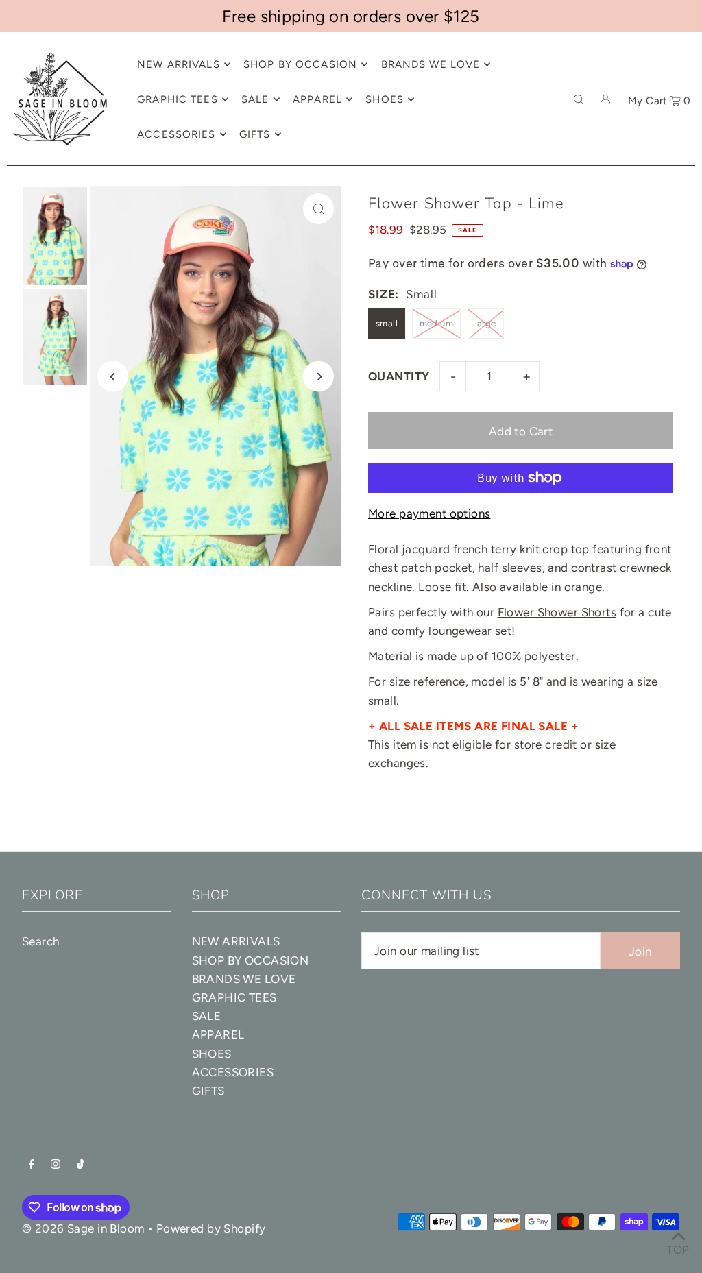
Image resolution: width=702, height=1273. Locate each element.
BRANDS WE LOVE (244, 979)
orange (583, 587)
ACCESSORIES (233, 1072)
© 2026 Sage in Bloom (83, 1228)
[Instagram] (55, 1165)
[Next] (318, 376)
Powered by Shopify (211, 1228)
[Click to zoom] (318, 208)
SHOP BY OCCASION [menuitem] (300, 64)
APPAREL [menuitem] (317, 99)
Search (41, 941)
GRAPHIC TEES (234, 997)
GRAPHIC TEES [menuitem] (177, 99)
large (485, 323)
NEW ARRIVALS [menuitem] (178, 64)
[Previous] (112, 376)
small (387, 323)
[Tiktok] (80, 1165)
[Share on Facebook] (685, 231)
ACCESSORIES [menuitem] (176, 134)
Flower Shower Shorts (557, 612)
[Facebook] (31, 1165)
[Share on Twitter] (685, 265)
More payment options (429, 513)
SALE (206, 1016)
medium (437, 323)
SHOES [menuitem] (384, 99)
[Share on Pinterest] (685, 299)
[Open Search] (579, 99)
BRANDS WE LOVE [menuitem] (431, 64)
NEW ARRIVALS (236, 941)
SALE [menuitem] (255, 99)
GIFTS (208, 1091)
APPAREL (218, 1034)
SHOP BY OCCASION (250, 960)
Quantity (398, 376)
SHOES (212, 1053)
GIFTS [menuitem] (255, 134)
